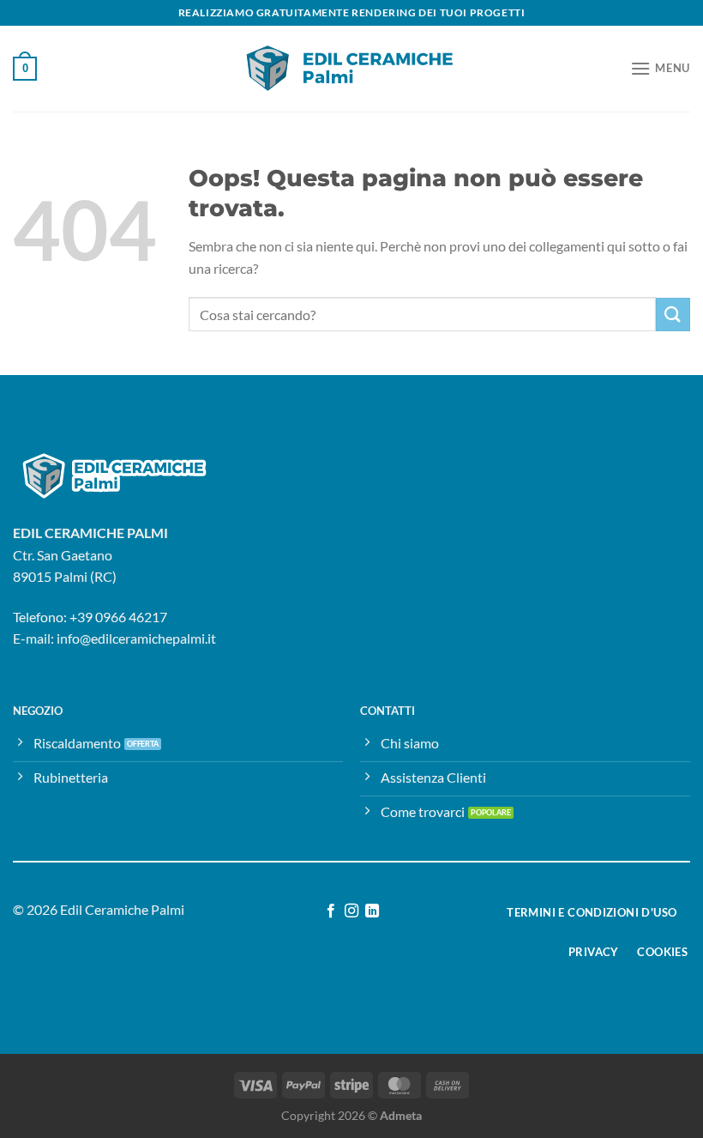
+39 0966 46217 (118, 616)
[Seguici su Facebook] (330, 911)
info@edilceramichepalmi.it (136, 638)
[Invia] (673, 314)
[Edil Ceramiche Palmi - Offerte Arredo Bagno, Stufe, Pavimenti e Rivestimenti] (351, 69)
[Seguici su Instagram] (351, 911)
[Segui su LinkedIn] (372, 911)
